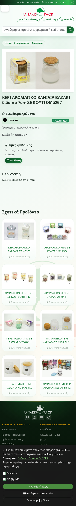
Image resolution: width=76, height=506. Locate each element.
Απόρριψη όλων (39, 500)
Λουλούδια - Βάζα (50, 434)
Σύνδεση (51, 19)
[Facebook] (27, 417)
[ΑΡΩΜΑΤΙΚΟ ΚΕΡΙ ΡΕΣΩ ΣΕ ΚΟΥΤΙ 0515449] (19, 276)
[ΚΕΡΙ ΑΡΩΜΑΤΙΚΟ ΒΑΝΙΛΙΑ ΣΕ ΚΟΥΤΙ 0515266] (19, 231)
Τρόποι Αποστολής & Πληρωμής (13, 441)
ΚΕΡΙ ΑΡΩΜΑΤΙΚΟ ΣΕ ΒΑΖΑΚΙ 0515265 (19, 340)
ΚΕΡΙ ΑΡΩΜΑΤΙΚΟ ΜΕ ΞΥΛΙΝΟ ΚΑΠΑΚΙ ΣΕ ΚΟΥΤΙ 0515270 (19, 386)
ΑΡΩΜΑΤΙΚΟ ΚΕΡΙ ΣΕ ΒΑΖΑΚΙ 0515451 (57, 295)
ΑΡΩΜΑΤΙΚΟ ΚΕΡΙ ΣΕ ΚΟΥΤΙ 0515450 (57, 249)
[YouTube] (41, 417)
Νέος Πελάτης (30, 19)
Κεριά (43, 440)
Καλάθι (68, 19)
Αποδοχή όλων (39, 486)
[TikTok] (48, 417)
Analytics (12, 473)
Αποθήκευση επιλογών (39, 493)
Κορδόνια (45, 429)
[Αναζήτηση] (70, 29)
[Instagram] (34, 417)
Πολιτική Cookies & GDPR (33, 458)
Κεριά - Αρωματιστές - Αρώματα (23, 43)
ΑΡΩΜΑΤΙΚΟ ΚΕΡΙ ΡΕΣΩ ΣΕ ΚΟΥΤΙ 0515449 (19, 295)
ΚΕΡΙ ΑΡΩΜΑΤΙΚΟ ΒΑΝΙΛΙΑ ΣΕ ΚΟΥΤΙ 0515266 (19, 249)
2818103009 (51, 2)
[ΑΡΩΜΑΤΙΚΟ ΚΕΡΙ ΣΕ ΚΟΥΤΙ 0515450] (57, 231)
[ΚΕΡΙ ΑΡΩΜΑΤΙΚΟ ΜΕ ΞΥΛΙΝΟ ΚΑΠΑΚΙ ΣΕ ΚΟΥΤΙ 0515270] (19, 367)
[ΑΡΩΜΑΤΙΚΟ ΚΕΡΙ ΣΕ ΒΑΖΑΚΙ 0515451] (57, 276)
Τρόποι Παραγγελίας (13, 434)
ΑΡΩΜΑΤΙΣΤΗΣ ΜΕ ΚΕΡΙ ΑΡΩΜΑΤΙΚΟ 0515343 (57, 386)
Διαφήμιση (13, 479)
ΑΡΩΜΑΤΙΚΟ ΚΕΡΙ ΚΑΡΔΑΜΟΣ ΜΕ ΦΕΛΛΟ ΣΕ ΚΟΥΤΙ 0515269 (57, 340)
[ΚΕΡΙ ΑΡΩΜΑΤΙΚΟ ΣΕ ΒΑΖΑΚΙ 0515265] (19, 322)
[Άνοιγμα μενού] (5, 8)
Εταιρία (20, 2)
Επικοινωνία (33, 2)
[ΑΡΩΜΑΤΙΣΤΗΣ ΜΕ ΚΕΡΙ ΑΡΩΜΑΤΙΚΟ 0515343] (57, 367)
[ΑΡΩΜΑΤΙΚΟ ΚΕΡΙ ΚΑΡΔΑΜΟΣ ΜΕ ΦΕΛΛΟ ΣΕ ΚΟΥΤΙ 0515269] (57, 322)
